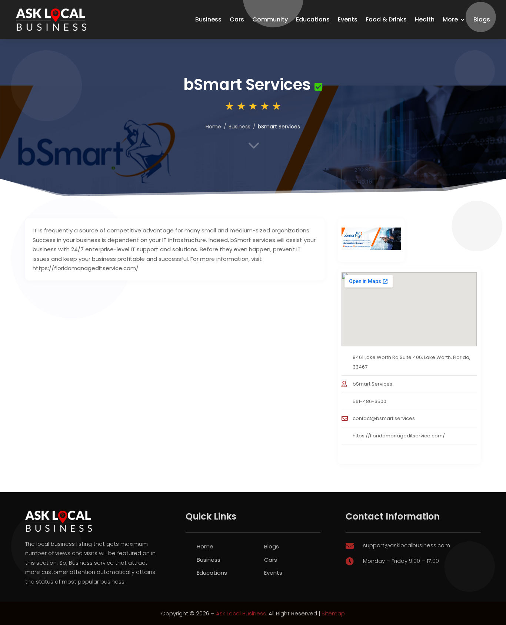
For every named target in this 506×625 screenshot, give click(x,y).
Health (425, 19)
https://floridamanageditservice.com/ (399, 435)
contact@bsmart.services (384, 418)
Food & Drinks (386, 19)
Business (208, 19)
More (450, 19)
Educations (313, 19)
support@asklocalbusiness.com (406, 545)
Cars (237, 19)
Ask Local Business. (241, 613)
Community (270, 19)
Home (213, 126)
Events (347, 19)
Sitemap (333, 613)
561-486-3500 (369, 401)
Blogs (481, 19)
